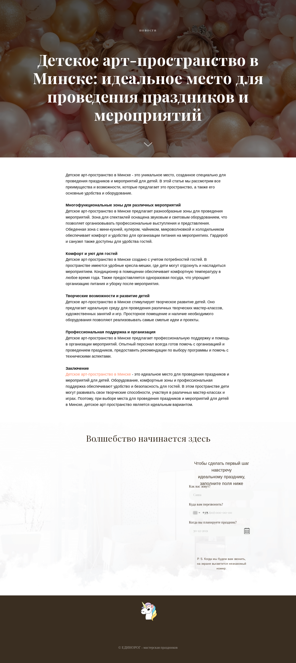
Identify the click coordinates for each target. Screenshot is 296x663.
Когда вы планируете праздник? (213, 522)
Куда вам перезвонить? (206, 504)
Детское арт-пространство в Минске (98, 374)
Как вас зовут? (199, 486)
